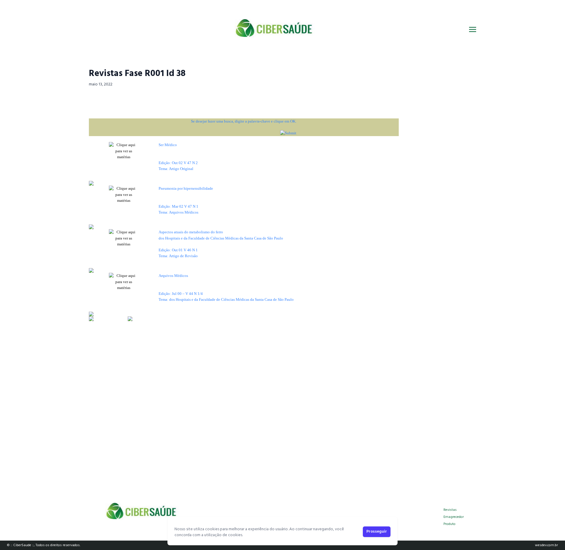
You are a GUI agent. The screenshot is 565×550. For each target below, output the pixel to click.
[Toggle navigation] (472, 29)
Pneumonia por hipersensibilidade (186, 188)
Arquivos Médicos (173, 275)
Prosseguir (376, 531)
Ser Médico (168, 145)
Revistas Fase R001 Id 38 (137, 74)
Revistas (450, 510)
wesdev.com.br (546, 545)
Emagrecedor (453, 517)
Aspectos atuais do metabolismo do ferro (191, 232)
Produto (449, 524)
